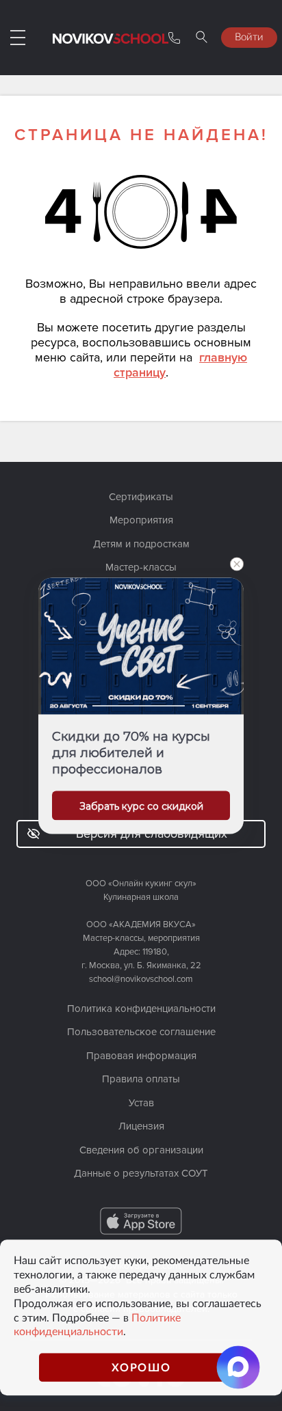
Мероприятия (141, 520)
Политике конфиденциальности (97, 1324)
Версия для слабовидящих (151, 833)
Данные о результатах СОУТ (141, 1173)
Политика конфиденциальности (141, 1008)
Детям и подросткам (141, 544)
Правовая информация (141, 1056)
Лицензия (141, 1126)
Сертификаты (141, 497)
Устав (141, 1103)
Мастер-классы (141, 567)
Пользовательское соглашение (141, 1032)
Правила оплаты (141, 1079)
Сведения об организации (141, 1150)
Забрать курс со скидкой (141, 805)
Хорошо (141, 1367)
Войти (249, 36)
